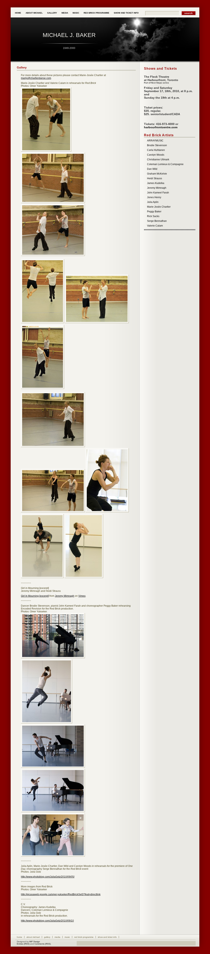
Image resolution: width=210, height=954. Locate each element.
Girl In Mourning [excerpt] (35, 595)
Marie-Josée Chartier (159, 206)
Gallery (52, 13)
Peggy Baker (154, 211)
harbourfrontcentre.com (160, 127)
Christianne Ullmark (158, 159)
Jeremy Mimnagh (64, 595)
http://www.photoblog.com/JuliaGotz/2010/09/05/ (47, 876)
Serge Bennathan (157, 221)
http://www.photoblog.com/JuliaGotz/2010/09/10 (47, 920)
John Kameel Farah (158, 192)
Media (65, 13)
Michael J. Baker (69, 35)
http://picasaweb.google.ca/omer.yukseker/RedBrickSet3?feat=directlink (60, 894)
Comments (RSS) (42, 944)
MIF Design (34, 941)
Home (18, 13)
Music (76, 13)
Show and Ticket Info (126, 13)
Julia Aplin (153, 202)
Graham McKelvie (157, 173)
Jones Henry (154, 197)
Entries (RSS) (23, 944)
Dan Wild (152, 169)
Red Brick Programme (96, 13)
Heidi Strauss (154, 178)
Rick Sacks (153, 216)
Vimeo (82, 595)
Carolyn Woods (155, 154)
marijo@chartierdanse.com (36, 78)
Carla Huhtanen (156, 150)
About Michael (34, 13)
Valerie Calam (155, 225)
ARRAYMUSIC (155, 140)
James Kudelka (155, 183)
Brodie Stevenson (157, 145)
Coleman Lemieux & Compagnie (165, 164)
